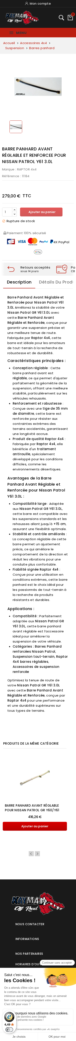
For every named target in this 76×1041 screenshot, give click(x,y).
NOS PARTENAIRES (29, 954)
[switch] (9, 1029)
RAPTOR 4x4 (27, 169)
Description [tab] (19, 282)
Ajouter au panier (42, 212)
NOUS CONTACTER (30, 924)
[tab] (38, 922)
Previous (31, 853)
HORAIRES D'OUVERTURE (34, 964)
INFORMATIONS (27, 939)
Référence (10, 176)
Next (37, 853)
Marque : (9, 169)
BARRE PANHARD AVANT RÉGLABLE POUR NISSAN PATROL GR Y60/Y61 (32, 807)
